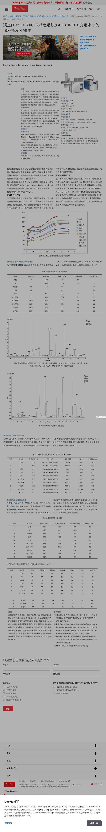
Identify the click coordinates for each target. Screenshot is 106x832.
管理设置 (8, 823)
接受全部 (94, 823)
